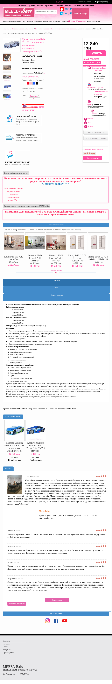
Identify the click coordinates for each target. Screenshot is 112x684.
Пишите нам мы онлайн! (33, 108)
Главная (6, 29)
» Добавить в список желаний (92, 149)
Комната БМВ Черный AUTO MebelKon (35, 258)
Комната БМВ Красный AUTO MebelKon (56, 258)
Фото (33, 60)
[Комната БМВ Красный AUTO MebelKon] (56, 242)
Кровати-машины (42, 29)
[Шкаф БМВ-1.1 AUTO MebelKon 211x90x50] (98, 242)
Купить (96, 53)
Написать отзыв (93, 158)
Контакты (76, 6)
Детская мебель (18, 29)
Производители (8, 653)
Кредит (90, 126)
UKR (58, 2)
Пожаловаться (88, 6)
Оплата (40, 6)
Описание (25, 60)
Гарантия (31, 6)
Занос (90, 122)
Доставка (59, 6)
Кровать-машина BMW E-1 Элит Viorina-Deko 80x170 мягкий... (36, 447)
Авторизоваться (84, 2)
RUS (63, 2)
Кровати (29, 29)
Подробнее (34, 96)
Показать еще (57, 600)
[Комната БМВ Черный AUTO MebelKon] (35, 242)
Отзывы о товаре (28, 63)
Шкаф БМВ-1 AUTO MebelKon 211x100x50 (77, 258)
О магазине (21, 6)
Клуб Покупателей (93, 21)
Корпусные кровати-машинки (63, 29)
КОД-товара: (29, 56)
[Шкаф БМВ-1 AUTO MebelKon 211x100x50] (77, 242)
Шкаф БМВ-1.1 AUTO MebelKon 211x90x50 (98, 258)
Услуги (68, 6)
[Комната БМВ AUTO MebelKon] (14, 242)
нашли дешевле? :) (96, 132)
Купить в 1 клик (95, 66)
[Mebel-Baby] (18, 17)
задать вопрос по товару (96, 138)
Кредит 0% (49, 6)
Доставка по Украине (96, 88)
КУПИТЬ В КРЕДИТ (92, 63)
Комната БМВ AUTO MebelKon (13, 258)
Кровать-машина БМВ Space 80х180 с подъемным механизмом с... (14, 447)
